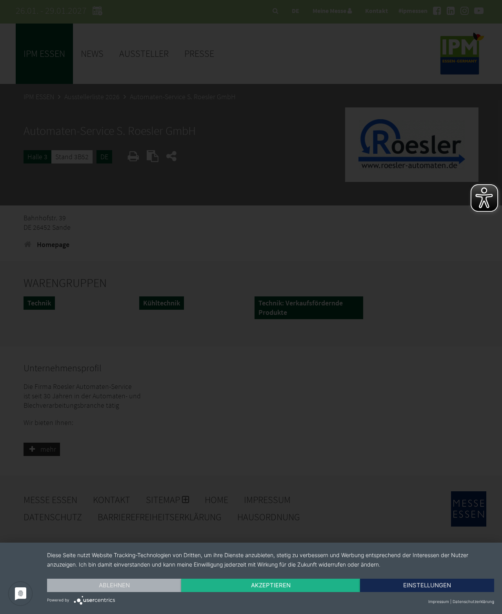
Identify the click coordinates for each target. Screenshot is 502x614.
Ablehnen (114, 585)
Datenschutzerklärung (473, 601)
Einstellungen (427, 585)
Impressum (438, 601)
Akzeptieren (271, 585)
